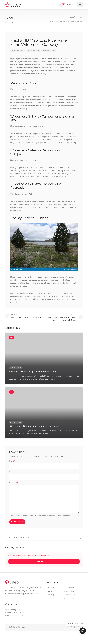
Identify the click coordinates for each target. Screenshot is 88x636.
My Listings (70, 591)
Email (11, 472)
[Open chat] (82, 630)
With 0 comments (48, 50)
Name (12, 461)
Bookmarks (51, 591)
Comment (13, 483)
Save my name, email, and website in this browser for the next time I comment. (40, 516)
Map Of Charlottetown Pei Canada (26, 315)
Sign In (71, 5)
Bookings (51, 595)
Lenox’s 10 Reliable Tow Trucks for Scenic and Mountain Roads (62, 317)
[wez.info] (13, 5)
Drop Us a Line (45, 561)
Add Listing (70, 598)
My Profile (70, 588)
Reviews (50, 588)
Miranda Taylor (19, 50)
